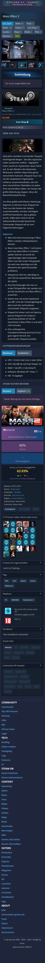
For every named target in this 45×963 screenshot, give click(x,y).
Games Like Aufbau (11, 844)
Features (6, 760)
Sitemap (6, 715)
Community (7, 707)
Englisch (24, 391)
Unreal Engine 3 (17, 498)
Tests (30, 23)
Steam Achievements (12, 777)
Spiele (5, 790)
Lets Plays (33, 27)
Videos (19, 27)
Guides (7, 31)
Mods (28, 31)
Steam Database (10, 773)
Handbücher (8, 897)
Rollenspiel (15, 489)
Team (4, 919)
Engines (5, 861)
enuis (22, 943)
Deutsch (8, 391)
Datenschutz (8, 932)
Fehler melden (9, 746)
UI (3, 764)
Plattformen (8, 865)
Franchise (6, 892)
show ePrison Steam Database (22, 479)
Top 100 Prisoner (10, 711)
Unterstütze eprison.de (13, 914)
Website (8, 647)
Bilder (7, 27)
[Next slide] (40, 65)
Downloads (7, 826)
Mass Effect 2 (8, 110)
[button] (13, 65)
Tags (4, 901)
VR (3, 879)
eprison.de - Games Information (22, 3)
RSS (3, 724)
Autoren (6, 888)
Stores (5, 874)
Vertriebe (6, 857)
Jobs (4, 910)
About (5, 923)
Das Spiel (7, 23)
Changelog (7, 751)
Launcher (6, 883)
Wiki (17, 36)
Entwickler (7, 852)
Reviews (7, 36)
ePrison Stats (8, 729)
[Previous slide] (5, 65)
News (19, 23)
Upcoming (7, 786)
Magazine (6, 870)
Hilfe (4, 720)
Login (4, 733)
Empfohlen (24, 353)
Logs (4, 755)
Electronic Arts (18, 495)
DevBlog (6, 742)
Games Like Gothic (11, 839)
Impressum (7, 927)
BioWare (17, 492)
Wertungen (7, 830)
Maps (17, 31)
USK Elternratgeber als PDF (24, 614)
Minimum (8, 353)
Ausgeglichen (30, 467)
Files (38, 31)
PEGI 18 (17, 619)
